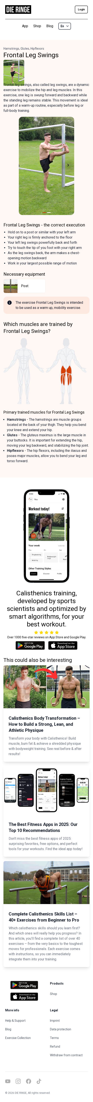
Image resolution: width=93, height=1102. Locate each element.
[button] (24, 166)
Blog (49, 26)
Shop (37, 26)
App (25, 26)
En (62, 26)
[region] (46, 166)
